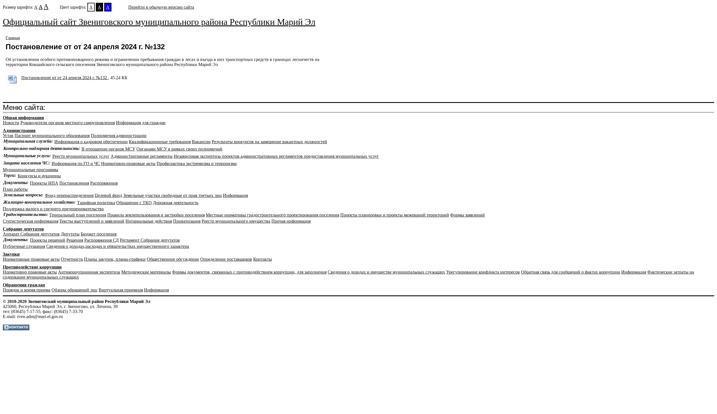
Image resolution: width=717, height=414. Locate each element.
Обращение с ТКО (134, 202)
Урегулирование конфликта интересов (483, 272)
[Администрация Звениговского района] (16, 328)
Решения (74, 240)
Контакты (262, 259)
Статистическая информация (30, 221)
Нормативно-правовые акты (128, 163)
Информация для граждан (141, 122)
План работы (15, 189)
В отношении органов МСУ (108, 149)
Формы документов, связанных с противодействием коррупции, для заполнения (249, 272)
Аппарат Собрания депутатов (31, 234)
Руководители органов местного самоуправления (67, 122)
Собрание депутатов (23, 229)
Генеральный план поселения (78, 215)
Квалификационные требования (160, 141)
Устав (8, 135)
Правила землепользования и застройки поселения (156, 215)
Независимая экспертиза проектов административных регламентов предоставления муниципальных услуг (276, 156)
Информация (235, 195)
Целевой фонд (108, 195)
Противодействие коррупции (32, 267)
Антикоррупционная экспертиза (89, 272)
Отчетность (72, 259)
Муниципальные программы (30, 169)
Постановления (74, 183)
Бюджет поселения (99, 234)
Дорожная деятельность (175, 202)
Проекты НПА (44, 183)
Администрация (19, 130)
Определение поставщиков (226, 259)
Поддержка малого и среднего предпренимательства (53, 208)
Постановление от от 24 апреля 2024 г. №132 (64, 77)
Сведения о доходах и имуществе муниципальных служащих (386, 272)
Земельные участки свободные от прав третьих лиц (172, 195)
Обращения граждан (24, 285)
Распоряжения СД (101, 240)
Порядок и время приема (26, 290)
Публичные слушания (24, 246)
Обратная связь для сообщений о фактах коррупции (570, 272)
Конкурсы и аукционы (39, 175)
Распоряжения (104, 183)
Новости (11, 122)
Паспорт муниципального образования (52, 135)
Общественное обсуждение (173, 259)
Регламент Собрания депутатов (150, 240)
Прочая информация (291, 221)
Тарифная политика (96, 202)
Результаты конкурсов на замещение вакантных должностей (269, 141)
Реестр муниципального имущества (236, 221)
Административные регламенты (142, 156)
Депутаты (70, 234)
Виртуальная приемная (121, 290)
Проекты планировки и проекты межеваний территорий (394, 215)
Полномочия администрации (118, 135)
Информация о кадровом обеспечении (91, 141)
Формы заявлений (467, 215)
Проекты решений (47, 240)
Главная (13, 38)
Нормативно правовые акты (30, 272)
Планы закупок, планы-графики (115, 259)
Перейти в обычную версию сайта (161, 7)
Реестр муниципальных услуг (81, 156)
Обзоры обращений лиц (74, 290)
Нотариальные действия (148, 221)
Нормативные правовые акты (31, 259)
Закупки (11, 254)
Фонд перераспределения (69, 195)
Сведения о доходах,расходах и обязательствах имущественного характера (117, 246)
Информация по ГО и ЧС (76, 163)
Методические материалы (146, 272)
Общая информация (23, 117)
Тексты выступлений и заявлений (91, 221)
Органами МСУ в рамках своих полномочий (179, 149)
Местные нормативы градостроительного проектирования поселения (272, 215)
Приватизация (187, 221)
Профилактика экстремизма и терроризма (197, 163)
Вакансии (201, 141)
